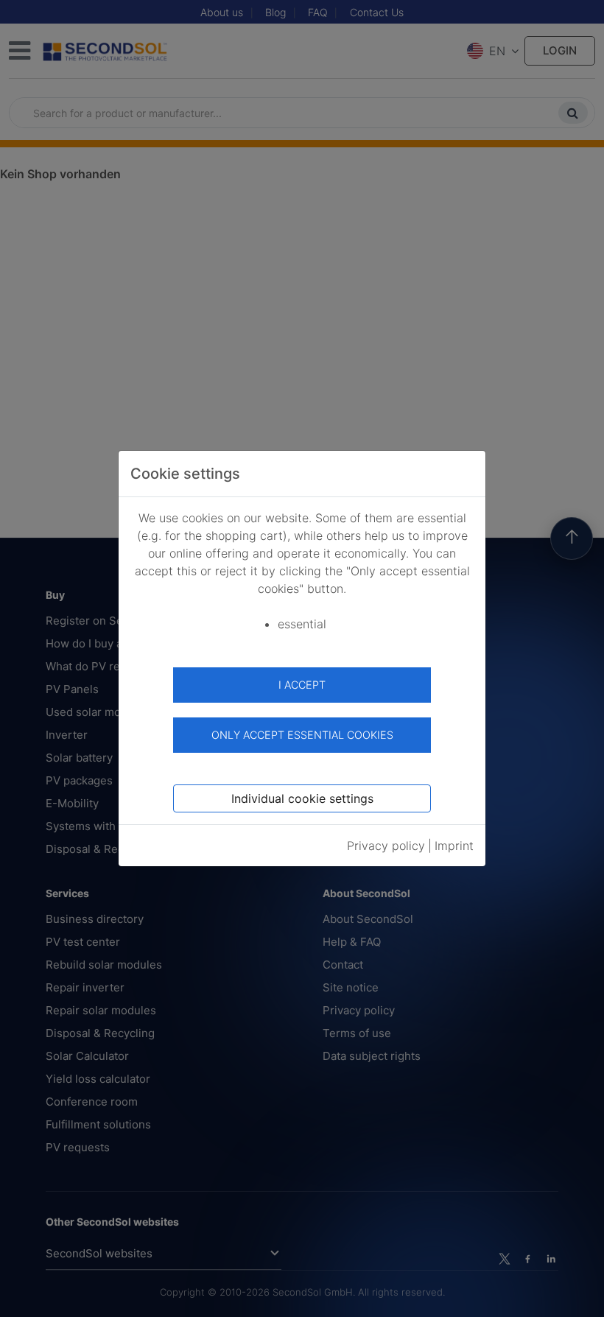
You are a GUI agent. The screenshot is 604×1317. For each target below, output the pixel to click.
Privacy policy (386, 845)
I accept (302, 684)
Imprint (454, 845)
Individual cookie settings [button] (302, 798)
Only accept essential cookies (302, 734)
